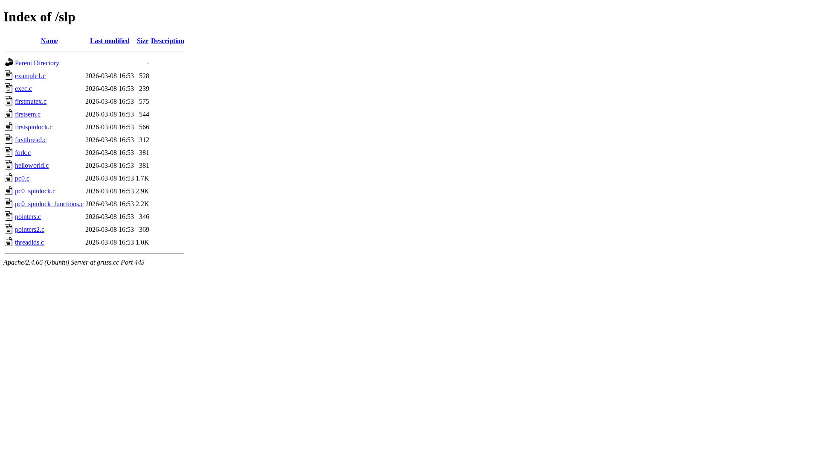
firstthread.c (30, 139)
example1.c (30, 75)
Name (49, 40)
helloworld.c (32, 165)
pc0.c (22, 178)
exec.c (23, 88)
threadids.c (29, 242)
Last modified (110, 40)
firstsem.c (28, 114)
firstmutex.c (30, 101)
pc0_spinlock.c (35, 191)
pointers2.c (29, 229)
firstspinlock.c (33, 127)
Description (167, 40)
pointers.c (28, 216)
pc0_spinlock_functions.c (49, 203)
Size (142, 40)
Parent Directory (37, 63)
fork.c (23, 152)
